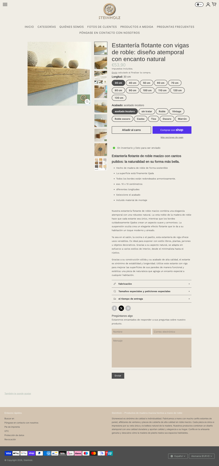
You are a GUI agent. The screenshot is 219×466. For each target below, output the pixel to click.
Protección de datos (14, 435)
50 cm (146, 82)
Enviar (118, 375)
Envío (114, 72)
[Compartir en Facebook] (114, 308)
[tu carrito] (214, 4)
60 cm (160, 82)
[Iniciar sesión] (208, 4)
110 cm (162, 90)
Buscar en (9, 418)
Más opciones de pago (172, 137)
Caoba (140, 118)
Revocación (10, 439)
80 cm (118, 90)
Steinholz (28, 460)
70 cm (174, 82)
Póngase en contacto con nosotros (21, 422)
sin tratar (147, 111)
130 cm (119, 97)
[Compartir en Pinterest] (128, 308)
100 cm (147, 90)
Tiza (153, 118)
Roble (162, 111)
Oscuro (167, 118)
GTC (6, 431)
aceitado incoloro (125, 111)
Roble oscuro (122, 118)
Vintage (176, 111)
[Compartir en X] (121, 308)
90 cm (132, 90)
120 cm (177, 90)
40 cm (132, 82)
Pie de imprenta (12, 427)
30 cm (118, 82)
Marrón (182, 118)
